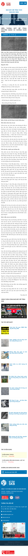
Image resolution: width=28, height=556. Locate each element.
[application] (14, 311)
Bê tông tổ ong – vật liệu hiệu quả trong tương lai (18, 401)
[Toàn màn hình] (25, 317)
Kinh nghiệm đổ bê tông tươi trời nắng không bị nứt (18, 340)
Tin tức (12, 34)
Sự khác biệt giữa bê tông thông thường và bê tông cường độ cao (18, 413)
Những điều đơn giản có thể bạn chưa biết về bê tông (18, 352)
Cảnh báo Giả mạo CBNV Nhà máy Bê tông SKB (18, 328)
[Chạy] (3, 317)
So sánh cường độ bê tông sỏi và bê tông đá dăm (18, 388)
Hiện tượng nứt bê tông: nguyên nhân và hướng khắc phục (18, 437)
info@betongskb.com (8, 514)
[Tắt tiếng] (22, 317)
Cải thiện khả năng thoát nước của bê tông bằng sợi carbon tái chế (18, 377)
